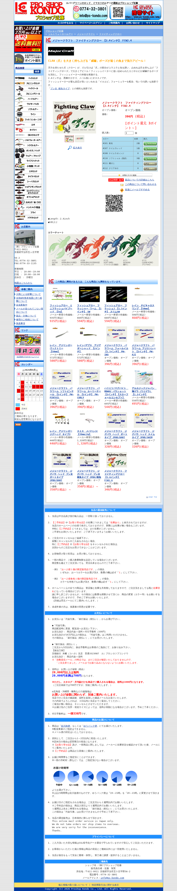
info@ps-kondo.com (112, 878)
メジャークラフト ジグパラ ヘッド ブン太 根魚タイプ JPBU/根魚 (89, 474)
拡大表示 (77, 147)
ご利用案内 (114, 23)
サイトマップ (153, 23)
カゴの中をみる (65, 23)
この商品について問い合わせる (140, 184)
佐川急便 (65, 726)
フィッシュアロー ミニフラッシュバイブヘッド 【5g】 (61, 308)
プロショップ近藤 (54, 31)
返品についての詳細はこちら (139, 179)
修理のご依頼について (27, 319)
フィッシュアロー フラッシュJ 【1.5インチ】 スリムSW (115, 308)
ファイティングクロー (110, 34)
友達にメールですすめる (137, 189)
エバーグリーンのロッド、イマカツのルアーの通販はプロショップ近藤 (102, 3)
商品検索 (19, 68)
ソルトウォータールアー (60, 34)
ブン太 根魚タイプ (60, 88)
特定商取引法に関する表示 (105, 885)
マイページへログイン (91, 23)
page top (153, 497)
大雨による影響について (28, 294)
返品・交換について (26, 315)
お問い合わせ (133, 23)
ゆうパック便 (90, 726)
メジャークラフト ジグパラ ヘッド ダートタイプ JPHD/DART (115, 434)
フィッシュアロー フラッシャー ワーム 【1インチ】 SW (89, 308)
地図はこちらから (23, 283)
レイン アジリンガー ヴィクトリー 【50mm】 (61, 348)
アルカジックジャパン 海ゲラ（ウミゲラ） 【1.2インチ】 (144, 391)
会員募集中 (21, 305)
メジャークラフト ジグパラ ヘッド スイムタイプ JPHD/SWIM (143, 434)
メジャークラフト (86, 34)
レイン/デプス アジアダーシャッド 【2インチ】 (89, 348)
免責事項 (20, 323)
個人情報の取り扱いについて (73, 885)
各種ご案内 (26, 289)
